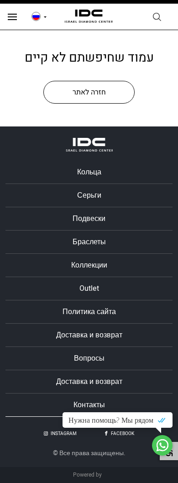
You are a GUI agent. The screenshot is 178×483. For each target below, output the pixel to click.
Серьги (89, 195)
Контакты (89, 404)
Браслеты (89, 241)
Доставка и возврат (89, 335)
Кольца (89, 172)
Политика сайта (89, 311)
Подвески (89, 218)
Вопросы (89, 358)
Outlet (89, 288)
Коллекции (89, 265)
